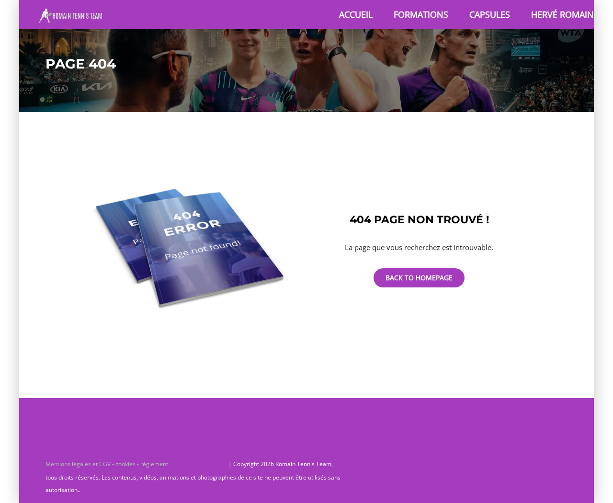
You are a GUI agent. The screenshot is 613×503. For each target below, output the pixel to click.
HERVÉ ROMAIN (562, 14)
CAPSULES (489, 14)
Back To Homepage (419, 277)
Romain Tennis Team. (198, 464)
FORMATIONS (421, 14)
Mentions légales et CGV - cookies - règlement (107, 464)
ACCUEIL (356, 14)
